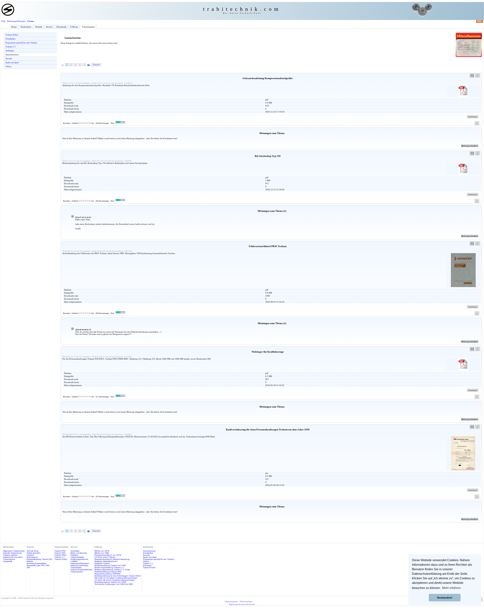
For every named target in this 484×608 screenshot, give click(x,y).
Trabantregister (88, 27)
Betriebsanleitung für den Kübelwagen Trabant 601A (118, 576)
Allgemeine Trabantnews (14, 551)
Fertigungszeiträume (79, 559)
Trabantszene (9, 559)
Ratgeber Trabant (102, 563)
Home (14, 27)
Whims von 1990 (102, 553)
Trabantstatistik (77, 557)
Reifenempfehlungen (16, 21)
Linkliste (74, 561)
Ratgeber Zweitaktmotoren (106, 561)
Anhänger (9, 50)
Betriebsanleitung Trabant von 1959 (110, 582)
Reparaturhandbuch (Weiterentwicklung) (112, 559)
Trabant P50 (59, 551)
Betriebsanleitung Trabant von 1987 (110, 565)
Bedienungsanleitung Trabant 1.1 (109, 567)
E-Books (74, 27)
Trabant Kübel (11, 35)
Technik (38, 27)
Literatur (30, 555)
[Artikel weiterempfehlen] (472, 75)
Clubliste (74, 555)
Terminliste (75, 551)
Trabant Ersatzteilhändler (81, 570)
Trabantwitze (76, 567)
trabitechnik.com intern (13, 557)
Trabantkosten (77, 572)
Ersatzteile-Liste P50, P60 (38, 565)
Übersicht (96, 65)
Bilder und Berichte (79, 553)
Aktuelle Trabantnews (12, 553)
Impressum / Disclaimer (239, 601)
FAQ (3, 21)
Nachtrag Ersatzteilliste (37, 563)
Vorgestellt (7, 561)
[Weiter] (88, 65)
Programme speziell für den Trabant (21, 43)
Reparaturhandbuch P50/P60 (107, 574)
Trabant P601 (60, 555)
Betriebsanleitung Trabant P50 (108, 572)
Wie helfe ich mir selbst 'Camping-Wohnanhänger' (116, 578)
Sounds (8, 58)
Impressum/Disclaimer (80, 563)
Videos (8, 66)
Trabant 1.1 (10, 46)
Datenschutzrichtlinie (79, 565)
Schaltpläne (10, 39)
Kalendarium (32, 557)
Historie (30, 561)
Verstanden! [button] (444, 597)
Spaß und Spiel (12, 62)
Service (49, 27)
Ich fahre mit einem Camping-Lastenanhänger (115, 580)
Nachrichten (26, 27)
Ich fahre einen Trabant (105, 557)
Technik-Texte (33, 551)
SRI (28, 567)
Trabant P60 (59, 553)
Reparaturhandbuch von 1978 (108, 555)
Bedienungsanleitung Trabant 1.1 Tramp (112, 570)
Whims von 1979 (102, 551)
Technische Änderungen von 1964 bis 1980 (114, 584)
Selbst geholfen (33, 553)
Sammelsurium (12, 54)
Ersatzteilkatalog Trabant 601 (39, 559)
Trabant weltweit (10, 555)
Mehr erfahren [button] (451, 588)
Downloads (61, 27)
